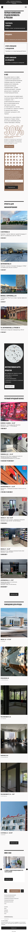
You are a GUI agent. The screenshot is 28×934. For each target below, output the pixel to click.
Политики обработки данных (10, 184)
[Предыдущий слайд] (1, 869)
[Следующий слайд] (27, 869)
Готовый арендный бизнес (9, 896)
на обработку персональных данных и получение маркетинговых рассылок (14, 183)
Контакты (6, 906)
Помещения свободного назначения (11, 898)
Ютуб (5, 913)
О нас (5, 903)
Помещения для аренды (9, 900)
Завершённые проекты (8, 901)
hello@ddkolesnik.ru (8, 916)
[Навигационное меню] (26, 7)
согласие (16, 922)
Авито (5, 908)
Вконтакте (6, 911)
